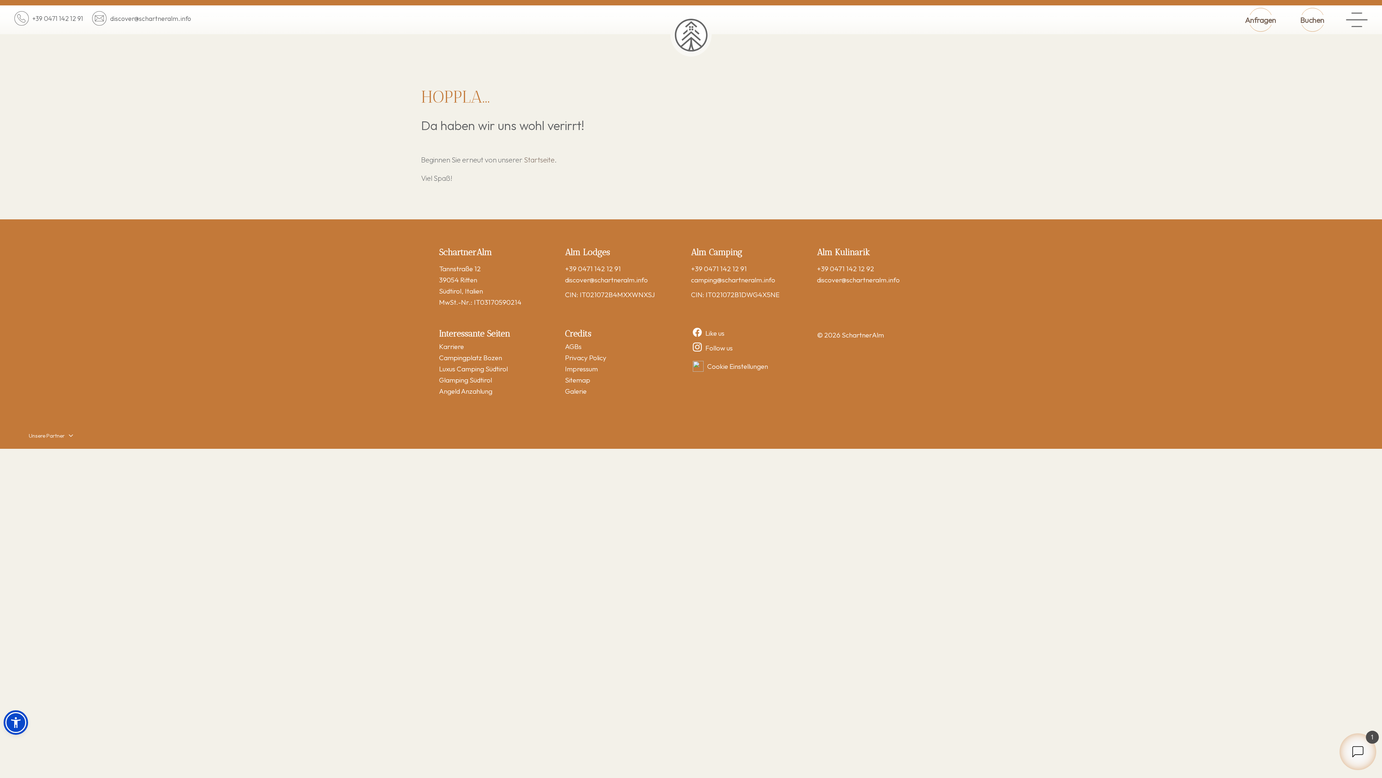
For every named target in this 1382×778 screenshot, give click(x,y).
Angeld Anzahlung (465, 391)
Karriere (451, 346)
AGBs (573, 346)
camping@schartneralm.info (733, 280)
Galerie (576, 391)
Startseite (539, 159)
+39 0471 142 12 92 (845, 268)
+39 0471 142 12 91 (593, 268)
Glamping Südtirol (465, 380)
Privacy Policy (585, 357)
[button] (15, 722)
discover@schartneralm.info (606, 280)
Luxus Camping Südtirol (473, 369)
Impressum (581, 369)
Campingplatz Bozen (470, 357)
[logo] (691, 35)
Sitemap (577, 380)
